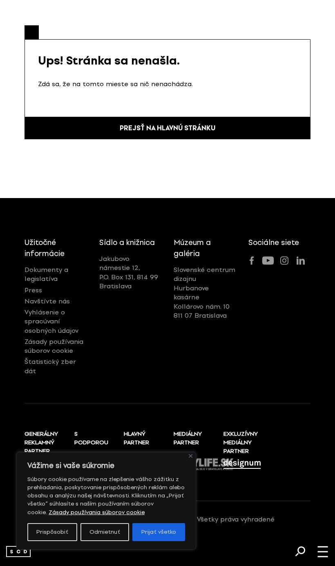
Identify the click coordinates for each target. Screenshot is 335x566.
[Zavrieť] (190, 456)
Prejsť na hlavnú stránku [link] (167, 128)
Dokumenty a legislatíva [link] (46, 274)
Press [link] (33, 290)
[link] (18, 551)
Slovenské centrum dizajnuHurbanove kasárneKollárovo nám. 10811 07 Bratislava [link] (204, 292)
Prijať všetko (158, 531)
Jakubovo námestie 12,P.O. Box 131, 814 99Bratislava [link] (128, 272)
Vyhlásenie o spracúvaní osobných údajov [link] (51, 321)
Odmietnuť (104, 531)
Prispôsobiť (52, 531)
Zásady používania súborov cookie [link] (97, 512)
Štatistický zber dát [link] (50, 366)
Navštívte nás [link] (47, 301)
